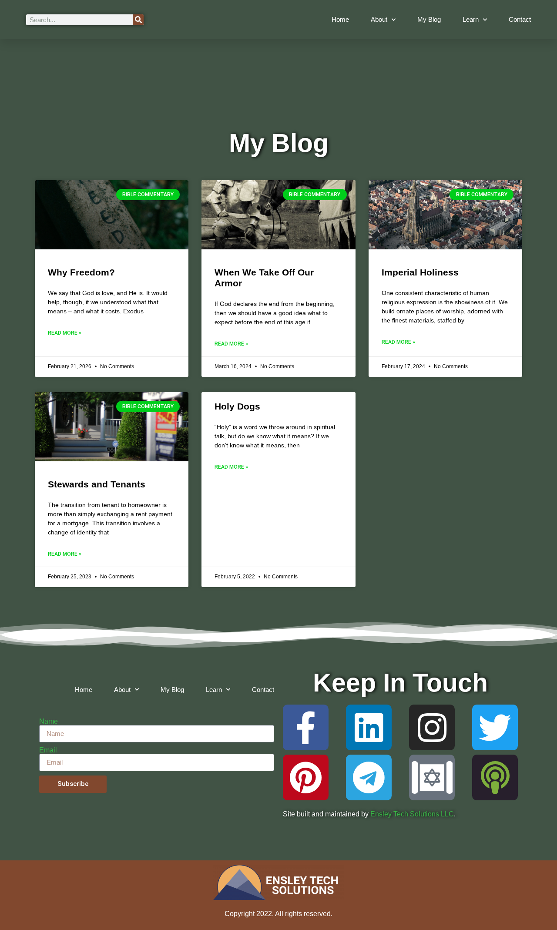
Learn (471, 19)
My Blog (429, 19)
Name (48, 721)
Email (48, 750)
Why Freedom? (81, 272)
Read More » (64, 333)
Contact (520, 19)
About (379, 19)
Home (340, 19)
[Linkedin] (369, 727)
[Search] (138, 19)
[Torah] (432, 777)
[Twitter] (495, 727)
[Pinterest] (306, 777)
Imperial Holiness (420, 272)
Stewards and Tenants (96, 484)
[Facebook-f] (306, 727)
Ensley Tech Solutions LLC (412, 814)
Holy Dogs (237, 406)
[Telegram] (369, 777)
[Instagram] (432, 727)
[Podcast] (495, 777)
